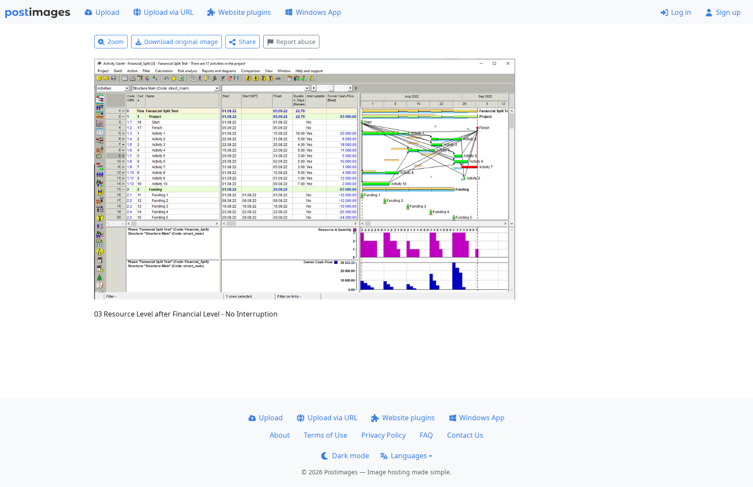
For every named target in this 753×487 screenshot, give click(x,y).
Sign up (728, 12)
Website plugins (244, 12)
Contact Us (465, 435)
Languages (409, 455)
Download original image (181, 41)
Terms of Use (325, 435)
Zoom (116, 41)
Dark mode (350, 455)
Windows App (318, 12)
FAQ (426, 435)
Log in (681, 12)
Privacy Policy (383, 435)
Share (247, 41)
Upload (107, 12)
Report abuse (295, 41)
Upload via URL (168, 12)
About (280, 435)
